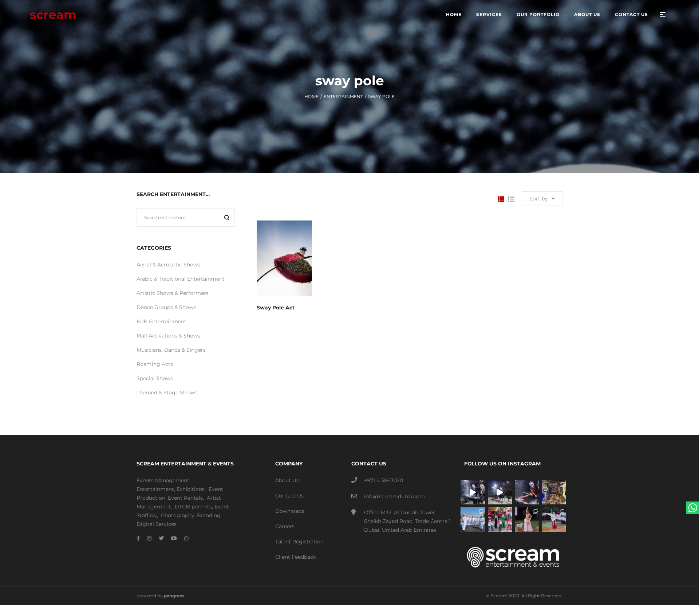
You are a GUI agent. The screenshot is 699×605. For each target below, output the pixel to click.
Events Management (163, 480)
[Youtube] (174, 538)
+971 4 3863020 (383, 480)
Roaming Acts (155, 364)
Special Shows (155, 378)
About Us (287, 480)
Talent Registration (299, 541)
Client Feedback (295, 557)
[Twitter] (161, 538)
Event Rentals (185, 498)
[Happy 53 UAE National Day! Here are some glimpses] (554, 492)
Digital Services (157, 524)
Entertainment (343, 96)
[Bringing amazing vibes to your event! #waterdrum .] (473, 492)
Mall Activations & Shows (168, 335)
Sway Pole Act (276, 307)
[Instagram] (149, 538)
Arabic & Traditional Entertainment (181, 279)
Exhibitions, (191, 489)
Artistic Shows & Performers (173, 293)
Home (311, 96)
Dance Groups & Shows (166, 307)
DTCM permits (193, 506)
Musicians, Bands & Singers (171, 350)
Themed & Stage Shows (167, 392)
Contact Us (289, 495)
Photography (177, 515)
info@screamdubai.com (394, 496)
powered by (161, 595)
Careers (285, 526)
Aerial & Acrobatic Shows (168, 264)
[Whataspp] (186, 538)
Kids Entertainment (161, 321)
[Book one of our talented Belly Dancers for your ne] (527, 519)
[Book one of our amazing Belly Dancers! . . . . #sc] (554, 519)
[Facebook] (138, 538)
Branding (209, 515)
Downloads (289, 511)
